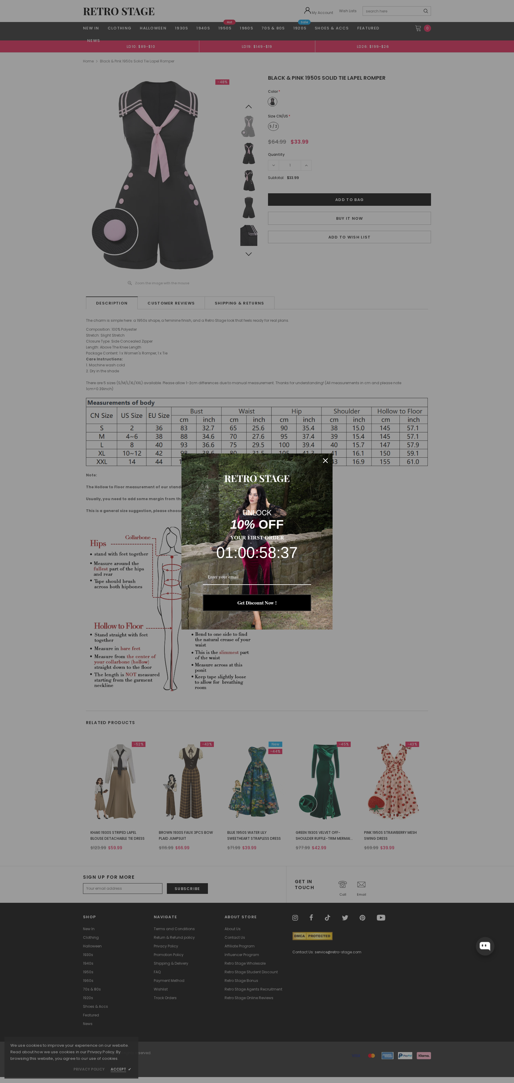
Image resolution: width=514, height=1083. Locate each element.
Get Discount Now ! (257, 602)
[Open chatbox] (485, 946)
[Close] (325, 460)
